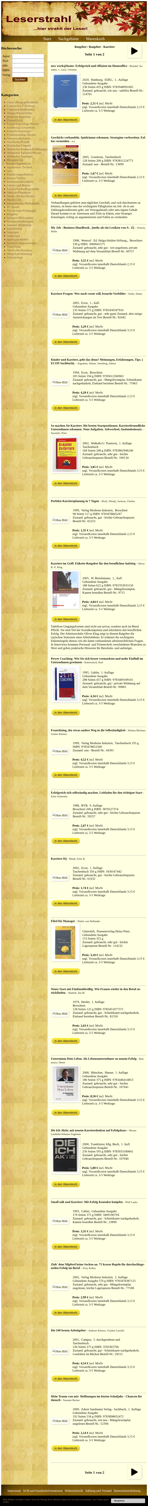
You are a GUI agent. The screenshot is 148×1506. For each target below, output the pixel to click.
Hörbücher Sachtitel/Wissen (24, 153)
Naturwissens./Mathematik (23, 203)
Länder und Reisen (18, 185)
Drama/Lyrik (15, 120)
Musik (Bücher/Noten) (21, 196)
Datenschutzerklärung (127, 1490)
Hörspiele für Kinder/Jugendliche (19, 161)
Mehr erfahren (16, 1502)
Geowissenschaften (18, 138)
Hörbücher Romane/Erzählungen (27, 149)
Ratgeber (12, 214)
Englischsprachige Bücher (23, 124)
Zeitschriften (15, 257)
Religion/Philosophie (20, 218)
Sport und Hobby (17, 239)
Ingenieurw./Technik (19, 167)
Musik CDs (14, 199)
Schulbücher (14, 228)
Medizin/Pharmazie (19, 192)
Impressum (14, 1490)
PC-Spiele (13, 207)
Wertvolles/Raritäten (19, 250)
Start (47, 38)
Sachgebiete (68, 38)
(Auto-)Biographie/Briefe (22, 102)
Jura (9, 171)
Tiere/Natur (14, 246)
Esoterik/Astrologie (19, 131)
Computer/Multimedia (20, 109)
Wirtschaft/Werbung (19, 254)
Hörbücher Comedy (19, 145)
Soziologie (13, 236)
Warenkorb (95, 38)
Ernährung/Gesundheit (21, 127)
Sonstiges (13, 232)
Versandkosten (98, 107)
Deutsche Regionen (19, 116)
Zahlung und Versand (98, 1490)
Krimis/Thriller (16, 178)
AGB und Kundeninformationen (43, 1490)
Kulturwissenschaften (20, 181)
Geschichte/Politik (18, 142)
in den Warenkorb (65, 119)
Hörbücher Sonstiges (20, 156)
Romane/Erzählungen (20, 221)
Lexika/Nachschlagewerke (23, 189)
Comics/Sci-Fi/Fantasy (21, 106)
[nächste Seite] (134, 57)
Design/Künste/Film (19, 113)
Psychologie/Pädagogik (21, 210)
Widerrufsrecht (74, 1490)
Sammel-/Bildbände (19, 225)
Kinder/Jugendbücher (20, 174)
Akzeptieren (119, 1501)
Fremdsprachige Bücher (21, 134)
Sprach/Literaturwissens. (22, 243)
